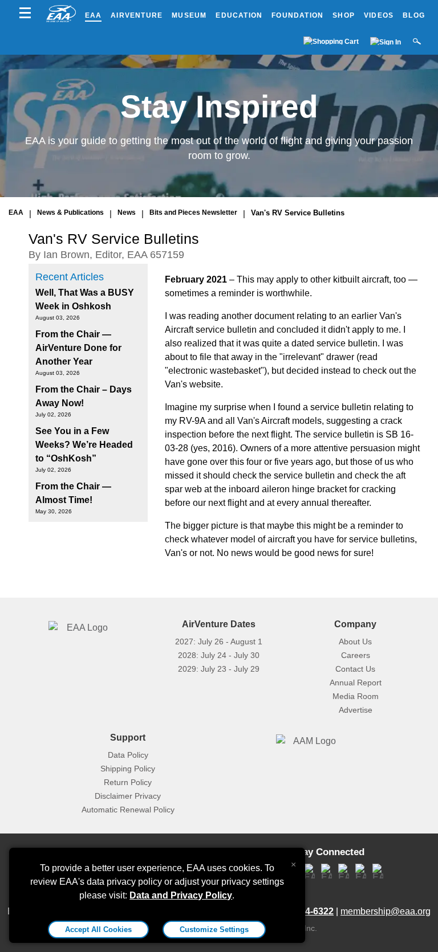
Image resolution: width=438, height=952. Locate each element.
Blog (414, 15)
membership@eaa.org (385, 911)
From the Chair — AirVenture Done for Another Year (78, 347)
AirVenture (137, 15)
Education (239, 15)
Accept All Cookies (98, 929)
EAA (93, 15)
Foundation (297, 15)
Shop (343, 15)
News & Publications (70, 212)
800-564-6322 (305, 911)
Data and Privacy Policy (180, 895)
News (126, 212)
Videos (379, 15)
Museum (189, 15)
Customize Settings (214, 929)
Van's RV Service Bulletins (297, 213)
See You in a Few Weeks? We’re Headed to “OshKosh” (84, 444)
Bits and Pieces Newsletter (193, 212)
